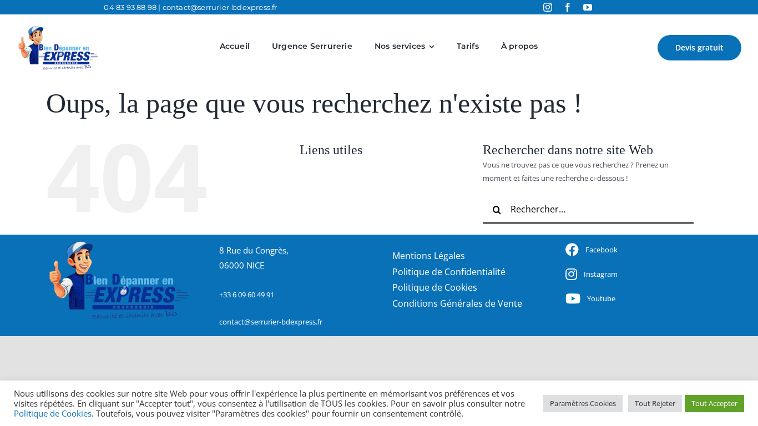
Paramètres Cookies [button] (583, 403)
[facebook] (567, 7)
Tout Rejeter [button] (655, 403)
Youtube (601, 298)
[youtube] (587, 7)
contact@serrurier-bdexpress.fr (220, 7)
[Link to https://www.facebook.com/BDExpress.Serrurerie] (572, 249)
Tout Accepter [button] (714, 403)
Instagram (601, 274)
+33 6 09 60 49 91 (246, 295)
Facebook (601, 250)
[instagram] (547, 7)
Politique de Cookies (53, 413)
